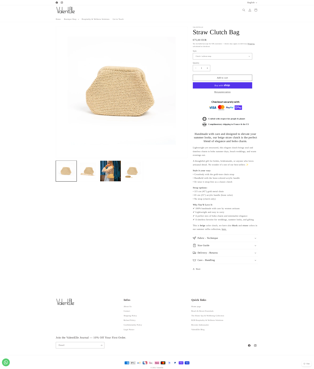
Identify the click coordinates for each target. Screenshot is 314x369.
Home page (196, 306)
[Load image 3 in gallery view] (110, 171)
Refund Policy (130, 320)
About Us (128, 306)
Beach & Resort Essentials (202, 311)
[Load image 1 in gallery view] (66, 171)
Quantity (196, 63)
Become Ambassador (200, 325)
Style (195, 51)
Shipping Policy (130, 315)
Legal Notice (129, 329)
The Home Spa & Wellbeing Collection (207, 315)
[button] (71, 19)
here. (224, 229)
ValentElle (160, 368)
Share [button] (198, 269)
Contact (127, 311)
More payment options (222, 92)
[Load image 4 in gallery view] (132, 171)
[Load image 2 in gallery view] (88, 171)
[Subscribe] (101, 345)
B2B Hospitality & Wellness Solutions (207, 320)
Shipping (251, 44)
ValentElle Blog (197, 329)
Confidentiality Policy (133, 325)
